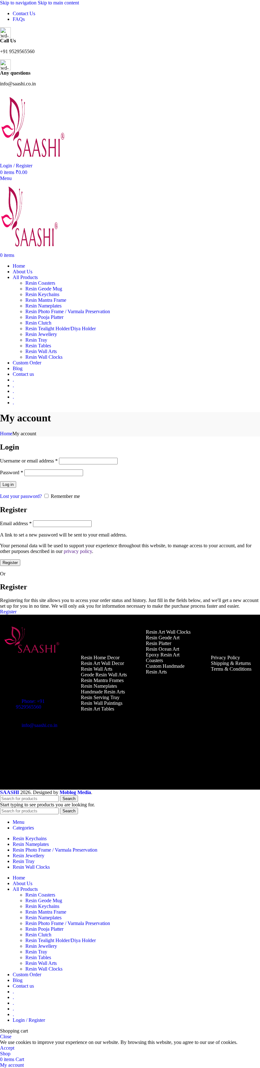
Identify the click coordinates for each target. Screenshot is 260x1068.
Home (6, 433)
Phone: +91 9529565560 (30, 704)
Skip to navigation (19, 2)
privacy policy (78, 551)
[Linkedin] (11, 765)
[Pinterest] (48, 747)
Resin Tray (36, 340)
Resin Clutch (38, 323)
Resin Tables (38, 345)
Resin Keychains (42, 294)
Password (11, 472)
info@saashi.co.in (39, 725)
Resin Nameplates (43, 305)
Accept (7, 1048)
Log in (8, 484)
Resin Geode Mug (43, 288)
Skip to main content (58, 2)
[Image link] (32, 653)
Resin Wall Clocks (43, 357)
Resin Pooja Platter (44, 317)
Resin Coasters (40, 283)
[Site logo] (33, 160)
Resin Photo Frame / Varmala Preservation (67, 311)
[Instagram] (30, 747)
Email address (16, 523)
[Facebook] (11, 747)
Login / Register (29, 1020)
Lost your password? (21, 496)
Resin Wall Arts (41, 351)
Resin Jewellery (41, 334)
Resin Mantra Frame (45, 300)
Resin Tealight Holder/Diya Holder (60, 328)
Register (10, 562)
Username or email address (29, 460)
